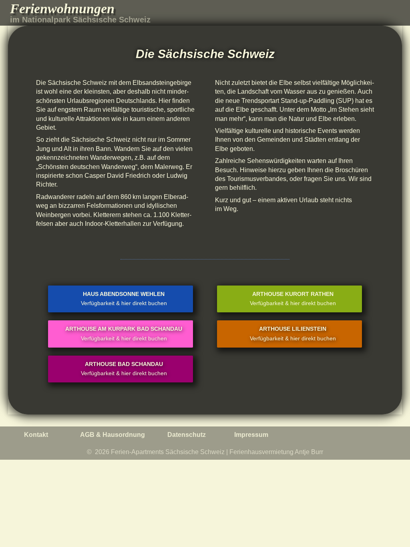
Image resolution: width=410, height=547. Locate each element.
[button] (392, 13)
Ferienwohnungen (62, 8)
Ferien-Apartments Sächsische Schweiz (168, 451)
